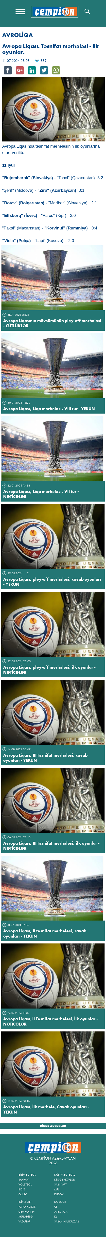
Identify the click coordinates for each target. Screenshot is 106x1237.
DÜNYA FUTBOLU (64, 1174)
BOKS (21, 1189)
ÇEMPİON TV (26, 1211)
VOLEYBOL (25, 1184)
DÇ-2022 (60, 1201)
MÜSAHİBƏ (25, 1216)
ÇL (55, 1206)
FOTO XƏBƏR (26, 1206)
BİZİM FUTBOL (26, 1174)
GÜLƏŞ (22, 1194)
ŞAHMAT (23, 1179)
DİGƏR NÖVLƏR (64, 1179)
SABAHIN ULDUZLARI (67, 1221)
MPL (56, 1189)
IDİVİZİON (24, 1201)
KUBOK (59, 1194)
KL (55, 1216)
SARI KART (60, 1184)
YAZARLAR (24, 1221)
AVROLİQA (60, 1211)
